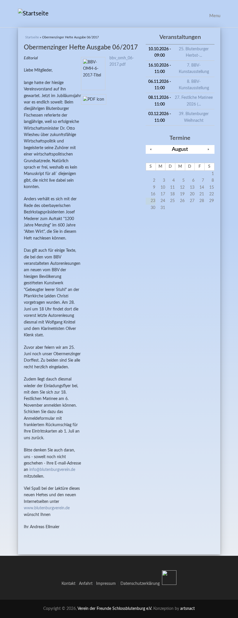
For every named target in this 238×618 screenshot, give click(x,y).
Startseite (32, 37)
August (180, 149)
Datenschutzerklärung (140, 584)
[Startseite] (119, 14)
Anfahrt (86, 584)
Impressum (107, 584)
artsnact (187, 609)
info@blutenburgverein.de (52, 470)
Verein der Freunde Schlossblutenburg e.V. (114, 609)
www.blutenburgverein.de (47, 508)
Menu (214, 16)
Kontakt (68, 584)
